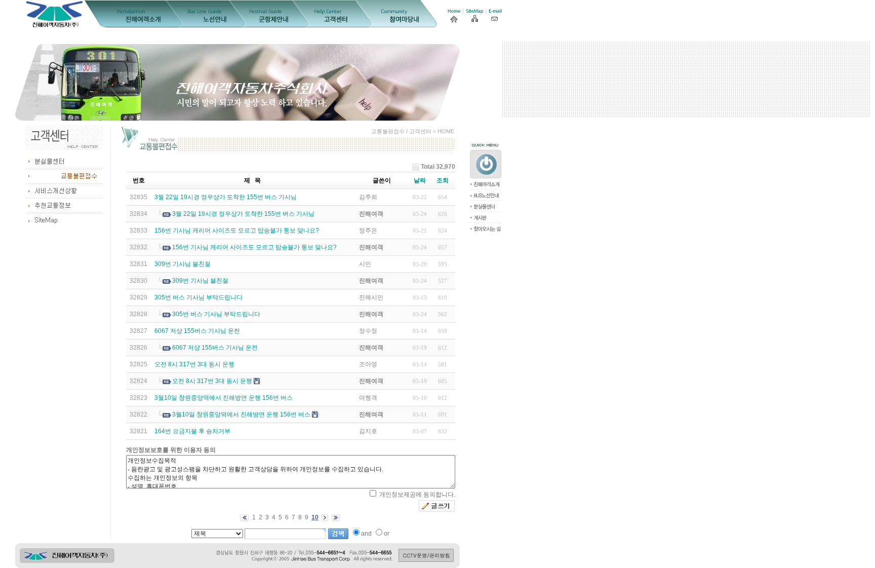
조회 (442, 180)
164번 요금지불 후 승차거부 (192, 431)
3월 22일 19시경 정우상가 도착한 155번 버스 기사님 (225, 197)
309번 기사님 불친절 (182, 264)
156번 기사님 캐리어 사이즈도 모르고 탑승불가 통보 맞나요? (236, 230)
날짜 (420, 180)
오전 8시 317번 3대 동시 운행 (194, 364)
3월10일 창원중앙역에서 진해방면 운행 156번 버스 (223, 397)
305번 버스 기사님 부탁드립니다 (198, 297)
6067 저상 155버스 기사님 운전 (197, 330)
